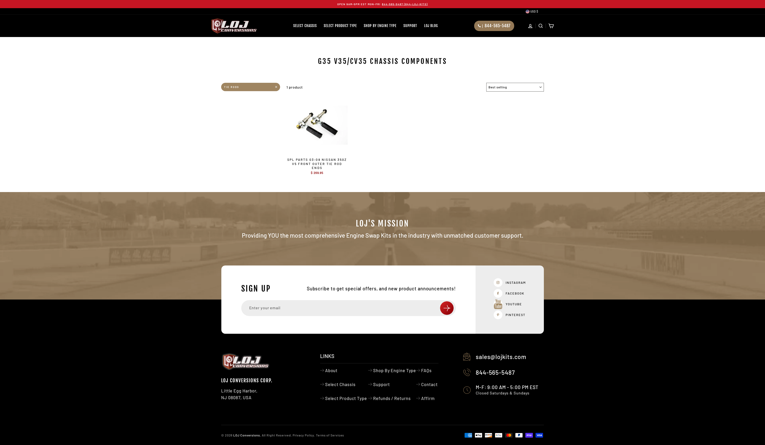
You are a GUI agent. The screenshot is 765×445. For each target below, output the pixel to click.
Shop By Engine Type (380, 25)
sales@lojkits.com (501, 356)
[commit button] (447, 308)
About (331, 370)
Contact (429, 384)
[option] (382, 4)
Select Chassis (305, 25)
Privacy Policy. (304, 435)
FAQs (426, 370)
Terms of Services (330, 435)
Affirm (427, 398)
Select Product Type (340, 25)
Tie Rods (231, 87)
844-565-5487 (495, 372)
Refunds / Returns (392, 398)
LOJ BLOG (431, 25)
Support (410, 25)
